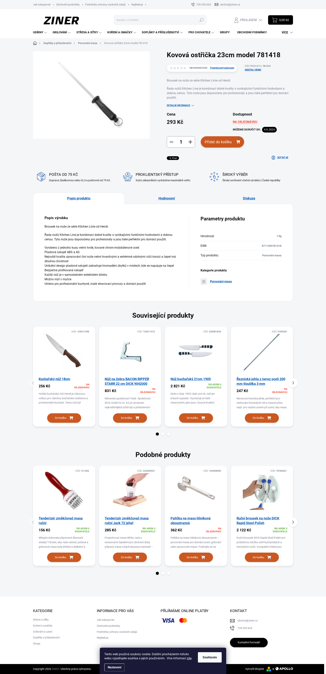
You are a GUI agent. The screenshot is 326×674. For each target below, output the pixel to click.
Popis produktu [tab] (78, 198)
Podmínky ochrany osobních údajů (105, 4)
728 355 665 (245, 628)
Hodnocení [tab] (166, 198)
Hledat (201, 19)
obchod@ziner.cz (248, 620)
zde (189, 658)
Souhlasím (210, 657)
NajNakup (137, 4)
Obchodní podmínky (68, 4)
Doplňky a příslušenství (46, 637)
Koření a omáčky (42, 625)
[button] (157, 434)
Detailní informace (178, 105)
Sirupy (36, 643)
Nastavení (114, 667)
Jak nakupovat (42, 4)
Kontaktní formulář (249, 642)
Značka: (253, 70)
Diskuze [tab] (249, 198)
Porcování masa (221, 281)
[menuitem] (40, 32)
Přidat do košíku (218, 142)
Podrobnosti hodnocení (222, 68)
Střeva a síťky (41, 619)
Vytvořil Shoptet (254, 668)
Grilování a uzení (42, 631)
